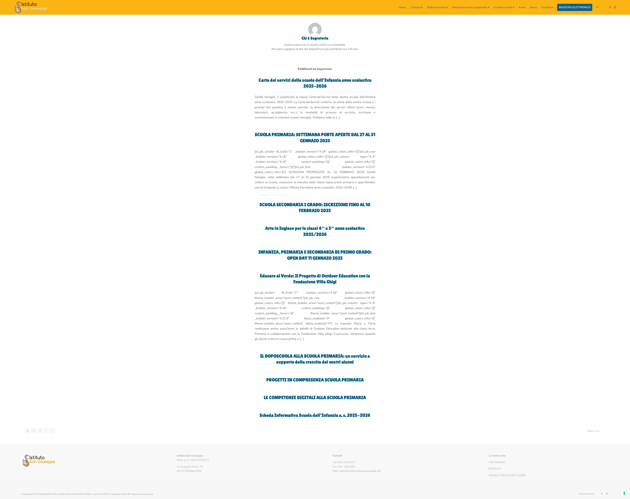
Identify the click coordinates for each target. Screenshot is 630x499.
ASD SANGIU (497, 462)
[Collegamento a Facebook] (610, 7)
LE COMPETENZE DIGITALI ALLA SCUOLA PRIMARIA (315, 397)
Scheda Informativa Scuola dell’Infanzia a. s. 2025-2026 (315, 415)
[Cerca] (597, 7)
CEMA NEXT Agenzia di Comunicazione (137, 494)
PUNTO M (495, 469)
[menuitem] (402, 7)
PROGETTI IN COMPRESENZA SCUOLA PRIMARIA (315, 379)
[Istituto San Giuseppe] (31, 7)
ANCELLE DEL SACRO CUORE (507, 475)
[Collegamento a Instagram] (614, 7)
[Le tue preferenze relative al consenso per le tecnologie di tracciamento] (624, 493)
